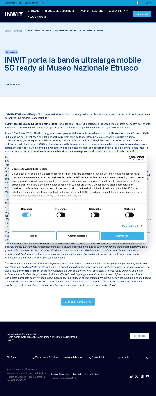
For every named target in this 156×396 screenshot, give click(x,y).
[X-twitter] (136, 376)
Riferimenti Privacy (92, 374)
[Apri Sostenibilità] (127, 11)
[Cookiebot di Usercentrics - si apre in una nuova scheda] (131, 158)
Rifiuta (33, 236)
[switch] (61, 214)
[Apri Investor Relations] (105, 11)
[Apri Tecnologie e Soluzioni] (75, 11)
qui (80, 195)
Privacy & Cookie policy (60, 374)
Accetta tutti (122, 236)
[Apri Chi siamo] (41, 11)
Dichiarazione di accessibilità (64, 378)
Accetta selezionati (78, 236)
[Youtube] (147, 376)
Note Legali (77, 374)
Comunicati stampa (13, 31)
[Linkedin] (142, 376)
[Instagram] (131, 376)
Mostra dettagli (130, 226)
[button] (33, 358)
